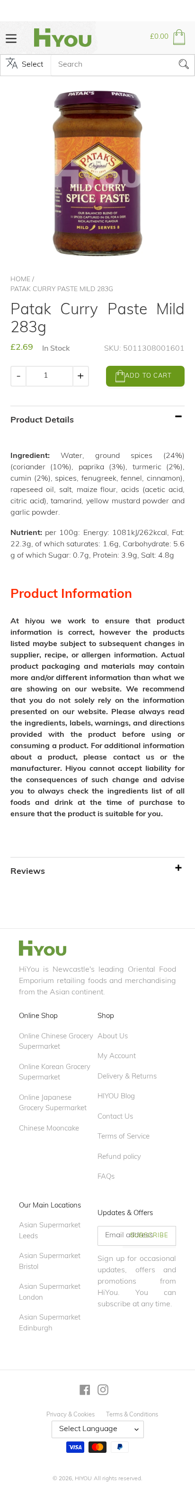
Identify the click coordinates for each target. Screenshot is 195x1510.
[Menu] (11, 37)
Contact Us (115, 1117)
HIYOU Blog (116, 1096)
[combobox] (123, 65)
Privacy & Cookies (70, 1415)
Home (20, 279)
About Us (113, 1036)
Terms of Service (124, 1136)
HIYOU (83, 1479)
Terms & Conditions (132, 1415)
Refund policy (119, 1157)
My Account (117, 1056)
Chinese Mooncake (49, 1128)
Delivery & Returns (127, 1076)
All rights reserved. (118, 1479)
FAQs (106, 1177)
